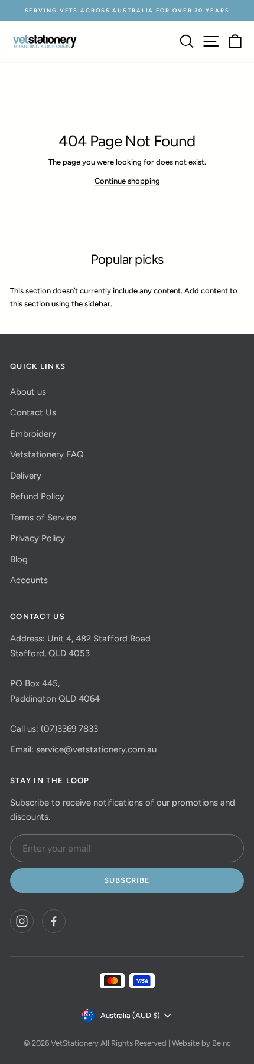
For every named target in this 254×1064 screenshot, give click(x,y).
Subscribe (126, 880)
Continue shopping (127, 180)
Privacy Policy (37, 538)
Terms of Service (43, 517)
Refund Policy (37, 496)
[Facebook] (54, 921)
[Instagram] (22, 921)
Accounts (29, 580)
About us (28, 392)
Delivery (25, 475)
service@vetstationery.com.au (96, 749)
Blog (19, 559)
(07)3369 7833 (69, 728)
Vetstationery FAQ (47, 454)
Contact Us (33, 412)
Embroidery (33, 433)
